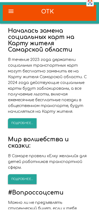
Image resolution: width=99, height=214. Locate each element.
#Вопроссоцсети (36, 192)
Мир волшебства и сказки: (38, 142)
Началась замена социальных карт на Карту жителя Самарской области (41, 40)
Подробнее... (22, 123)
